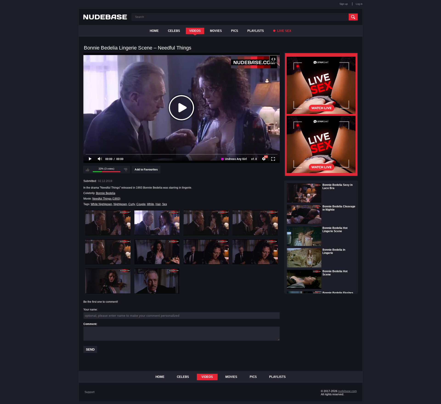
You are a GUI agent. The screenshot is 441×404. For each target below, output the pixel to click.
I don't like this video (126, 169)
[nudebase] (105, 17)
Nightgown (120, 204)
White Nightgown (101, 204)
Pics (234, 31)
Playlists (255, 31)
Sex (164, 204)
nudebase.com (347, 391)
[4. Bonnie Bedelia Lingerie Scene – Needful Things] (255, 222)
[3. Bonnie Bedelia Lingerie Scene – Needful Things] (206, 222)
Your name (90, 309)
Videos (195, 31)
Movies (216, 31)
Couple (141, 204)
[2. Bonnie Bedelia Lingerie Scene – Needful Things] (157, 222)
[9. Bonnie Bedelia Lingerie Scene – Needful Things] (107, 281)
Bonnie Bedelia (105, 193)
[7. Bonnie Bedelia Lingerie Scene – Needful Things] (206, 251)
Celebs (174, 31)
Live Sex (283, 31)
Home (154, 31)
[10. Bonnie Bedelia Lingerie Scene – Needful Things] (157, 281)
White (150, 204)
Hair (158, 204)
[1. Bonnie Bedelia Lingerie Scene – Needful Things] (107, 222)
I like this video (87, 169)
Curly (131, 204)
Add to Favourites (146, 169)
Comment (89, 324)
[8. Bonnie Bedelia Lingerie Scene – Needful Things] (255, 251)
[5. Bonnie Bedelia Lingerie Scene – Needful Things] (107, 251)
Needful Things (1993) (106, 198)
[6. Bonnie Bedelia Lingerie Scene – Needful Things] (157, 251)
